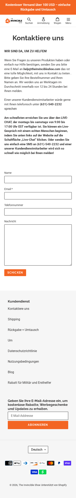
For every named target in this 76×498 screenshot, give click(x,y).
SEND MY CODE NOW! (26, 252)
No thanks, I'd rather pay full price (27, 258)
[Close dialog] (71, 232)
